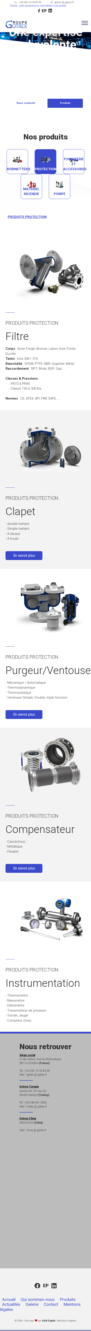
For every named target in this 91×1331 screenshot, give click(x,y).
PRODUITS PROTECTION (27, 217)
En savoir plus (24, 555)
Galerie (32, 1304)
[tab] (17, 161)
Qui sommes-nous (38, 1299)
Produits (68, 1299)
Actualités (11, 1304)
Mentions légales (66, 1320)
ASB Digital (48, 1320)
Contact (51, 1304)
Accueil (8, 1299)
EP (44, 10)
